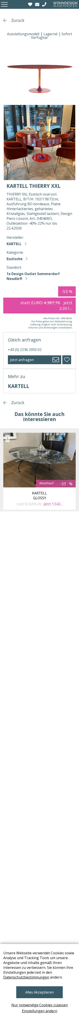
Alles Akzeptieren (39, 992)
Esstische (15, 258)
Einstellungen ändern (39, 1011)
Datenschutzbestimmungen (26, 977)
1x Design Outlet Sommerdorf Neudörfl (33, 276)
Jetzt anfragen (22, 359)
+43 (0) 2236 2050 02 (24, 349)
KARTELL (14, 243)
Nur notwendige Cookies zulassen (39, 1005)
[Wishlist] (30, 4)
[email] (37, 4)
